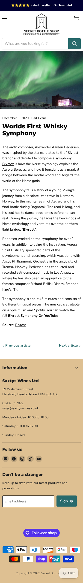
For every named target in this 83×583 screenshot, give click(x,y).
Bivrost (73, 152)
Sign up (66, 501)
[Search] (74, 43)
